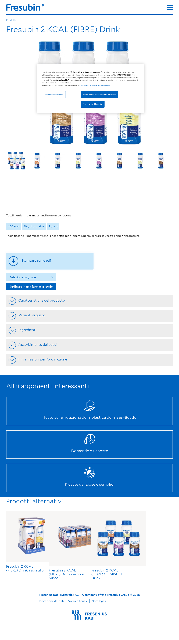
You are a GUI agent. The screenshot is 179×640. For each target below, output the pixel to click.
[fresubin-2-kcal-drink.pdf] (50, 261)
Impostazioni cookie (54, 94)
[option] (16, 161)
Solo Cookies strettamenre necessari (99, 94)
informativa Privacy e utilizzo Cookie (95, 85)
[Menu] (170, 7)
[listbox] (89, 162)
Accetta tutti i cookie (92, 104)
